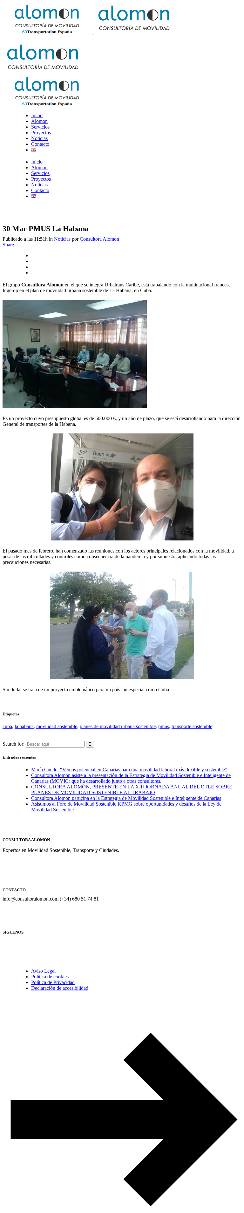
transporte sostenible (192, 726)
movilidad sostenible (56, 726)
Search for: (13, 744)
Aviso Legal (43, 971)
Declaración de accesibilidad (59, 988)
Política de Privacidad (53, 982)
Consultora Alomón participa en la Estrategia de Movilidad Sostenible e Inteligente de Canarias (126, 798)
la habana (24, 726)
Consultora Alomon (99, 239)
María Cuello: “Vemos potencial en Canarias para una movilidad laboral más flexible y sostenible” (129, 769)
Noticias (62, 239)
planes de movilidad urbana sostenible (118, 726)
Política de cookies (50, 976)
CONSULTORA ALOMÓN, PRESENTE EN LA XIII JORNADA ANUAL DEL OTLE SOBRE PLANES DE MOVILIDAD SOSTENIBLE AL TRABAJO (131, 789)
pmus (163, 726)
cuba (7, 726)
